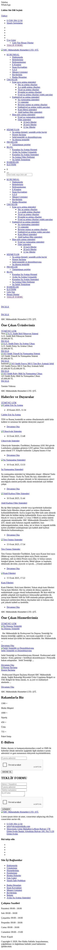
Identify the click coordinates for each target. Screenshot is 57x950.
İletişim (10, 895)
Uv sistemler (23, 102)
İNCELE (5, 307)
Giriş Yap (16, 43)
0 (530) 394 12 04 (14, 20)
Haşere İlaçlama (8, 670)
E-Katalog (16, 64)
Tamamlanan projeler (21, 144)
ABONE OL (6, 772)
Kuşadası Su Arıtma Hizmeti (24, 149)
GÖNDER (6, 809)
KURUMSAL (13, 54)
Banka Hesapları (19, 77)
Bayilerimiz (17, 74)
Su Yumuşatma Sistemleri (12, 469)
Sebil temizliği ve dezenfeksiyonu (27, 137)
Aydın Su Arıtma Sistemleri (19, 898)
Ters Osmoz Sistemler (10, 549)
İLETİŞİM (11, 164)
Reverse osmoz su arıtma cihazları (32, 104)
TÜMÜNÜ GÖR (8, 331)
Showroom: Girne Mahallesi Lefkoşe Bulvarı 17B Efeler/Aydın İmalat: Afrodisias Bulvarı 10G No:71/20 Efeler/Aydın (30, 831)
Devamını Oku (13, 426)
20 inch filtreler (30, 124)
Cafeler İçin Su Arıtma (11, 414)
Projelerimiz (12, 873)
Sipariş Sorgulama (15, 23)
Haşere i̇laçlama (19, 134)
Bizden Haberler (14, 875)
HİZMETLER (13, 129)
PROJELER (12, 142)
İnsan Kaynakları (19, 67)
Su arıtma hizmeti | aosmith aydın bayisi (29, 132)
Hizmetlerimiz (13, 870)
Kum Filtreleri (7, 582)
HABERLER (13, 162)
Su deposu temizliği (20, 139)
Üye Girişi (11, 40)
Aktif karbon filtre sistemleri (30, 112)
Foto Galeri (12, 878)
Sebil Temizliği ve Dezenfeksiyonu (16, 650)
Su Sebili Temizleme (21, 159)
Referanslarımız (19, 62)
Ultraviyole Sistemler (10, 441)
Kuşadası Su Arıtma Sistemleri (25, 154)
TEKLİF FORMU (15, 45)
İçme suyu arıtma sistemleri (24, 82)
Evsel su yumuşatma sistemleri (31, 117)
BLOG (10, 147)
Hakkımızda (17, 57)
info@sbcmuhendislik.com (18, 826)
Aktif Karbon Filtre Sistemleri (14, 503)
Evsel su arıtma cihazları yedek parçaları (35, 94)
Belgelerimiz (17, 59)
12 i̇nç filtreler (29, 127)
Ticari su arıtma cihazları (28, 89)
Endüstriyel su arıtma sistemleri (25, 97)
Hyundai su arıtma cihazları (30, 92)
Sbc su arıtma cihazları (27, 84)
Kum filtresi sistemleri (27, 109)
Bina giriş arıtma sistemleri (23, 114)
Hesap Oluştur (27, 43)
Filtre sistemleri (24, 119)
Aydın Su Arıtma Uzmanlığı (24, 152)
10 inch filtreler (30, 122)
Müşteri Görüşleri (20, 72)
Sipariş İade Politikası (16, 880)
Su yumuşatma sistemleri (28, 99)
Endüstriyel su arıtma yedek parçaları (34, 107)
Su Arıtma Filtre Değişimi (23, 157)
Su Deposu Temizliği (10, 628)
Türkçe (4, 16)
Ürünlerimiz (12, 868)
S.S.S (14, 69)
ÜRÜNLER (12, 79)
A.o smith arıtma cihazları (29, 87)
